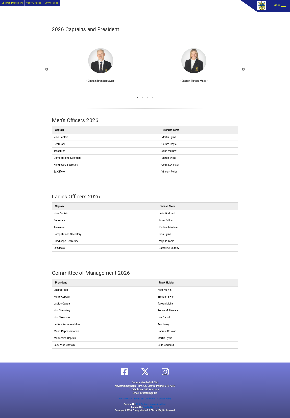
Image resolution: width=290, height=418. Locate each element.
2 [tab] (142, 97)
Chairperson (61, 289)
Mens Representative (66, 331)
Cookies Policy (164, 398)
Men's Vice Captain (65, 338)
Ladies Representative (67, 324)
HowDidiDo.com (151, 407)
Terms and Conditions (144, 398)
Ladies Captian (62, 303)
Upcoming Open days (12, 2)
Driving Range (51, 2)
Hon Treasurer (62, 317)
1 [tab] (137, 97)
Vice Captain (61, 137)
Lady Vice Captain (64, 345)
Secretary (59, 144)
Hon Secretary (62, 310)
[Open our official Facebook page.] (124, 371)
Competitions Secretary (67, 157)
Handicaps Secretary (66, 164)
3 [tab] (147, 97)
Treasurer (59, 151)
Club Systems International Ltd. (151, 404)
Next (243, 69)
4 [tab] (152, 97)
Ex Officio (59, 171)
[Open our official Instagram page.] (165, 371)
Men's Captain (62, 296)
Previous (47, 69)
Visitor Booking (33, 2)
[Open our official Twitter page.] (145, 371)
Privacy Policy (125, 398)
